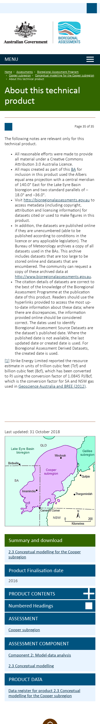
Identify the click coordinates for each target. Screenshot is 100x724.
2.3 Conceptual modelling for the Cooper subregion (44, 554)
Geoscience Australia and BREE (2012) (52, 386)
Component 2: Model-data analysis (39, 655)
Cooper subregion (20, 75)
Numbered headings (30, 605)
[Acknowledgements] (8, 127)
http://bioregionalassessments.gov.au (57, 200)
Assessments (24, 72)
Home (8, 72)
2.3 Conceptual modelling (31, 666)
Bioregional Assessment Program (58, 72)
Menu (11, 59)
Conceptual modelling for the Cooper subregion (64, 75)
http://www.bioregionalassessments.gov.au (53, 277)
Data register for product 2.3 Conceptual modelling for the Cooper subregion (44, 693)
